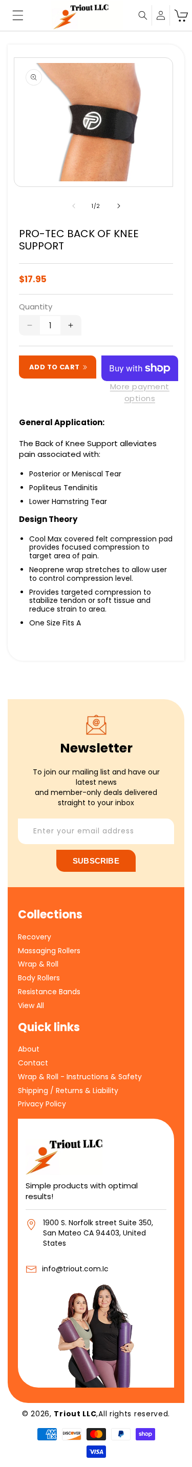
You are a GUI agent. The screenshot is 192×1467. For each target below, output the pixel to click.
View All (31, 1005)
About (28, 1049)
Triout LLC (75, 1414)
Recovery (34, 936)
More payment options (139, 392)
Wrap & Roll (38, 964)
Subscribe (96, 860)
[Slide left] (73, 206)
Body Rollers (39, 977)
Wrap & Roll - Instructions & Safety (80, 1076)
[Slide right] (119, 206)
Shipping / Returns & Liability (68, 1090)
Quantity (35, 306)
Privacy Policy (42, 1103)
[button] (18, 15)
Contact (33, 1062)
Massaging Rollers (49, 950)
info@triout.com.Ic (75, 1269)
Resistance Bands (49, 991)
